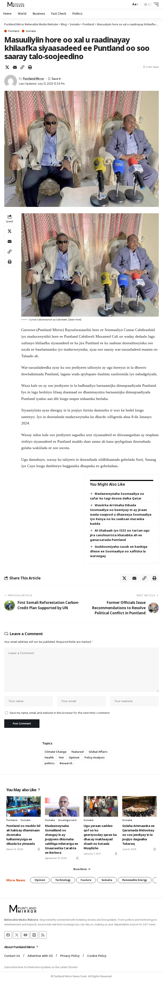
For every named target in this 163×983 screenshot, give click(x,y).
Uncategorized (67, 820)
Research (66, 763)
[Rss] (43, 935)
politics (50, 763)
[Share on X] (7, 67)
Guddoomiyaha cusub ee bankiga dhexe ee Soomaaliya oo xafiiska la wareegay (118, 551)
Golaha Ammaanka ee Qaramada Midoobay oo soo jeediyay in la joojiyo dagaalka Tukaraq (138, 835)
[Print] (30, 67)
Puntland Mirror (33, 78)
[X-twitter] (17, 935)
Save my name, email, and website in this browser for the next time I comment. (60, 713)
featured (78, 752)
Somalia (31, 31)
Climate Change (55, 752)
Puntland (13, 31)
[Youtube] (25, 935)
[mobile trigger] (155, 4)
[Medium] (34, 935)
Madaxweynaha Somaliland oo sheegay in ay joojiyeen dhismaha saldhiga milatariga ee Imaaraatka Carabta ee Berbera (61, 839)
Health (49, 757)
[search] (127, 4)
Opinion (74, 757)
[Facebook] (8, 935)
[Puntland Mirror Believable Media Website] (16, 4)
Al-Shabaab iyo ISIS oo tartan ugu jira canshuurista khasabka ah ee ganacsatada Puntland (119, 535)
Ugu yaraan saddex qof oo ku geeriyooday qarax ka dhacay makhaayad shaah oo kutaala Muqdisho (100, 837)
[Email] (15, 67)
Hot (61, 757)
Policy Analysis (94, 757)
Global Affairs (98, 752)
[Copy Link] (22, 67)
